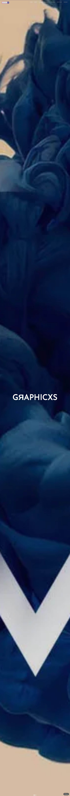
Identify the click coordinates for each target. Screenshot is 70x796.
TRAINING (53, 2)
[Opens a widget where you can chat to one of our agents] (66, 794)
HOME (31, 2)
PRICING (40, 2)
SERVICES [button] (46, 2)
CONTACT (66, 2)
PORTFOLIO (59, 2)
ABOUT (35, 2)
